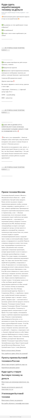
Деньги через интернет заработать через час (14, 364)
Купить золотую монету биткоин (11, 350)
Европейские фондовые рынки (11, 367)
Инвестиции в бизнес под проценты (12, 400)
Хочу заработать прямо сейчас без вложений (15, 353)
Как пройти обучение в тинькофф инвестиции (15, 403)
